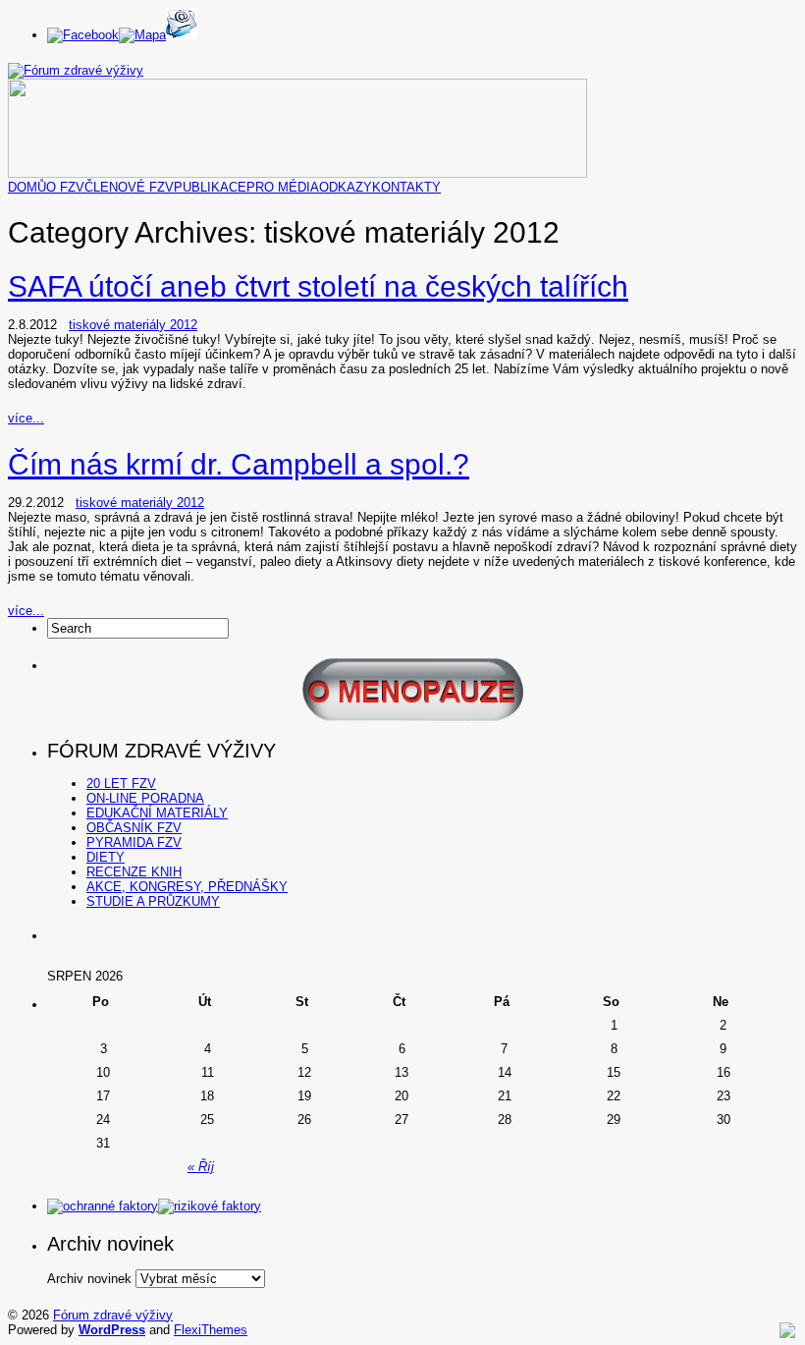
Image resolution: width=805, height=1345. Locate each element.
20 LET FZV (121, 783)
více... (26, 418)
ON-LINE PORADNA (145, 798)
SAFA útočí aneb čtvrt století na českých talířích (318, 286)
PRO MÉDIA (282, 187)
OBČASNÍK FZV (134, 827)
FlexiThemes (210, 1329)
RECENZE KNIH (134, 872)
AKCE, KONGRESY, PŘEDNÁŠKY (187, 886)
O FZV (65, 187)
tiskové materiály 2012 (133, 324)
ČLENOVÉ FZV (129, 187)
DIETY (105, 857)
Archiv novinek (89, 1278)
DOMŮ (27, 187)
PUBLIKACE (210, 187)
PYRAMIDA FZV (134, 842)
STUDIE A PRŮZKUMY (153, 901)
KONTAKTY (406, 187)
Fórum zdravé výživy (113, 1315)
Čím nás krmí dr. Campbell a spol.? (238, 464)
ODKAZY (345, 187)
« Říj (201, 1166)
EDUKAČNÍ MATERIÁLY (157, 813)
